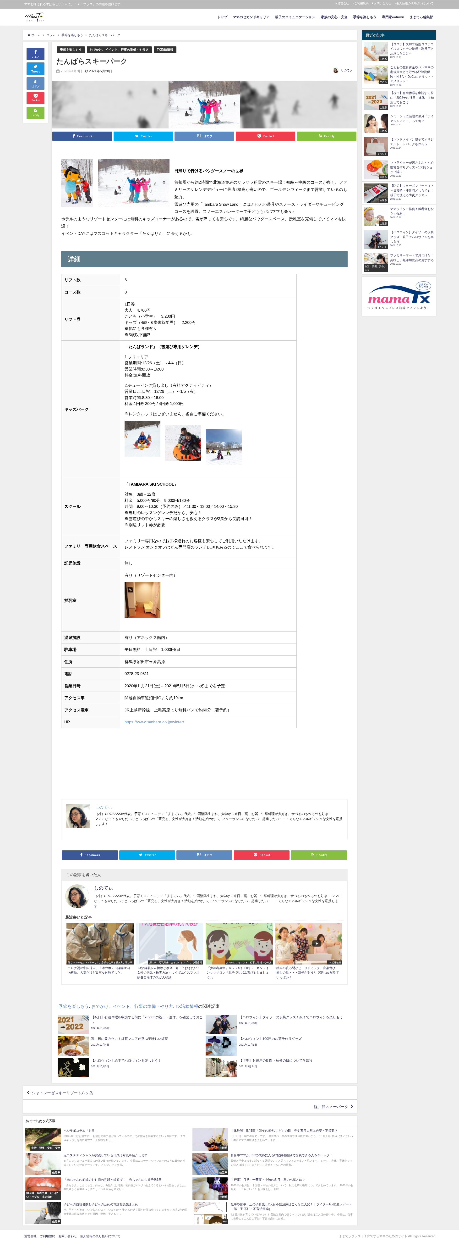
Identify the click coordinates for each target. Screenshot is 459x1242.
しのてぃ (346, 70)
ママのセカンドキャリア (251, 17)
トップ (222, 17)
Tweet (35, 71)
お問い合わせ (382, 3)
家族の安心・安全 (334, 17)
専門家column (393, 17)
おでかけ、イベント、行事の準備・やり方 (119, 49)
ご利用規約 (361, 3)
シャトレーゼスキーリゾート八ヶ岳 (62, 1093)
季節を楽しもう (365, 17)
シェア (35, 56)
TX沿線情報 (165, 49)
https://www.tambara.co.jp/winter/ (154, 722)
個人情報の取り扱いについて (415, 3)
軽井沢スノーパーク (331, 1107)
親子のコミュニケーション (295, 17)
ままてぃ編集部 (421, 17)
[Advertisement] (204, 765)
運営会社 (343, 3)
